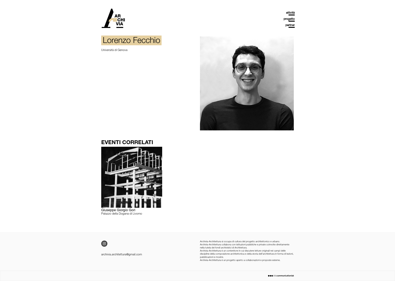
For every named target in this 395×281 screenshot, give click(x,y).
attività (290, 13)
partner (290, 25)
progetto (289, 19)
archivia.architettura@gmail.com (121, 254)
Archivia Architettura (113, 22)
